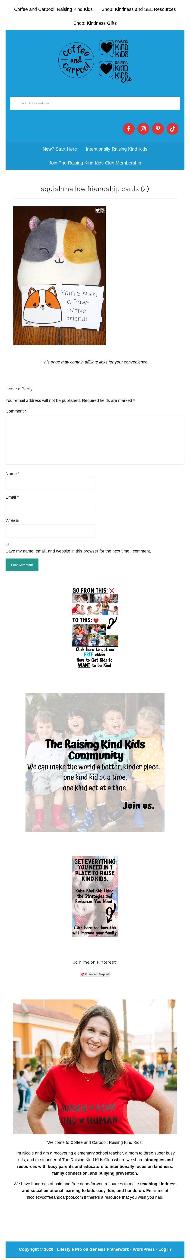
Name (12, 473)
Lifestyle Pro (69, 1249)
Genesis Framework (109, 1249)
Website (13, 520)
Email (12, 497)
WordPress (144, 1249)
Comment (16, 411)
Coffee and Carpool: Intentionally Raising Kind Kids (95, 60)
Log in (164, 1249)
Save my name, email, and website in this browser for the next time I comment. (78, 551)
